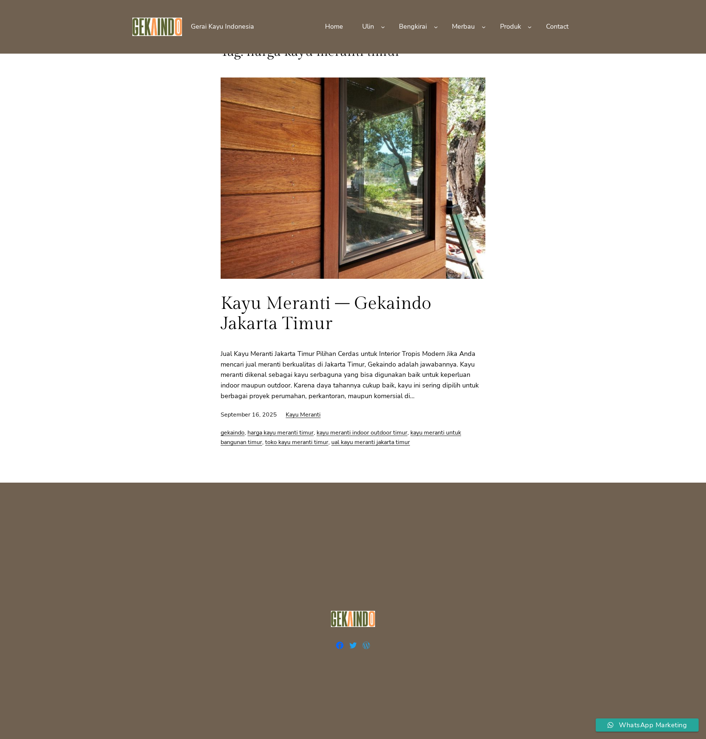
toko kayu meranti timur (296, 442)
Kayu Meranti (303, 415)
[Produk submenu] (530, 27)
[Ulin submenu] (383, 27)
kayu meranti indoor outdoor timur (362, 433)
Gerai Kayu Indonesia (222, 26)
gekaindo (233, 433)
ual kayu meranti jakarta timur (370, 442)
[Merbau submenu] (484, 27)
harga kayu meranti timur (280, 433)
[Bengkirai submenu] (436, 27)
